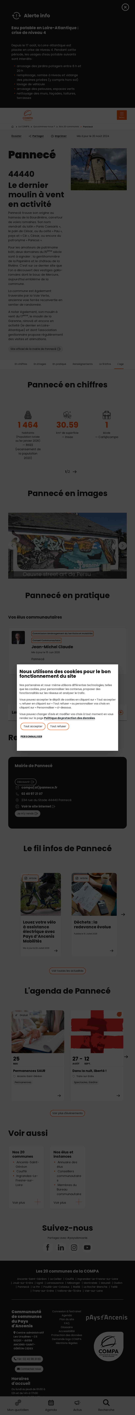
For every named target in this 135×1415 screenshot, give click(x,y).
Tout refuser (58, 726)
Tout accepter (33, 726)
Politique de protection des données (69, 718)
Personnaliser (31, 736)
